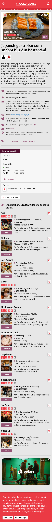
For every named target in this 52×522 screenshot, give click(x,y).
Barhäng (23, 141)
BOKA (45, 37)
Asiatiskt (15, 141)
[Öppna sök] (48, 3)
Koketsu (5, 238)
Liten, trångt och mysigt (20, 114)
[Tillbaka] (3, 3)
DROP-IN (7, 254)
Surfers (5, 405)
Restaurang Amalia (11, 307)
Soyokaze (6, 354)
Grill (3, 212)
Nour (3, 281)
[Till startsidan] (26, 4)
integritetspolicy (28, 508)
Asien (12, 128)
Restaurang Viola (10, 332)
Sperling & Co (8, 379)
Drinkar (32, 141)
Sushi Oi (5, 430)
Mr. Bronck (7, 260)
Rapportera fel (12, 197)
